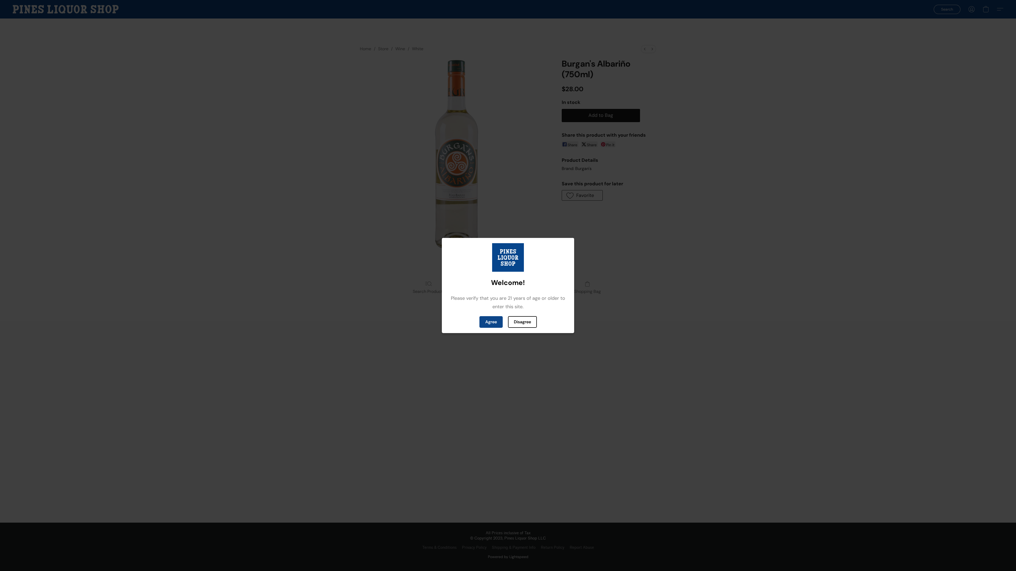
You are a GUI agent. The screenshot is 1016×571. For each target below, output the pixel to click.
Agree (491, 322)
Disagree (522, 322)
